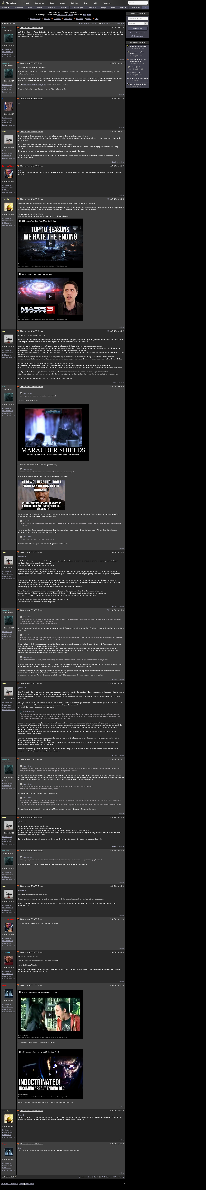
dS (3, 99)
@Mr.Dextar (22, 556)
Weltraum (64, 15)
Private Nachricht (7, 52)
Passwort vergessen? (137, 33)
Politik (30, 8)
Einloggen (138, 29)
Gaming (70, 15)
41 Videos (57, 19)
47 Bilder (47, 19)
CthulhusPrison (8, 166)
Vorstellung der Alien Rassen (138, 79)
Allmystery (11, 3)
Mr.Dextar (5, 28)
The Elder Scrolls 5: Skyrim (138, 47)
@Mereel (21, 1115)
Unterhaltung (135, 8)
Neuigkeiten (107, 3)
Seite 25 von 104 (8, 23)
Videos (62, 3)
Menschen (5, 8)
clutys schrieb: (27, 393)
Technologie (92, 8)
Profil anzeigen (7, 49)
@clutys (20, 170)
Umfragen (123, 8)
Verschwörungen (77, 8)
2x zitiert (114, 383)
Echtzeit (26, 3)
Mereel (4, 985)
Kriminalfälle (51, 8)
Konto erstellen (139, 36)
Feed (84, 15)
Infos (96, 19)
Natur (113, 8)
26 (102, 23)
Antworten (79, 19)
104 (114, 23)
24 (97, 23)
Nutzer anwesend (138, 13)
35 (107, 23)
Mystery (39, 8)
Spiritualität (63, 8)
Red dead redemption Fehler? (136, 54)
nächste (119, 23)
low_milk (5, 199)
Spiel (58, 15)
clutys (4, 132)
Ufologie (103, 8)
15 (93, 23)
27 (105, 23)
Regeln (21, 1184)
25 (100, 23)
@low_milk (21, 1148)
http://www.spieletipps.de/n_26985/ (34, 85)
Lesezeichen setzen (8, 56)
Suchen (88, 19)
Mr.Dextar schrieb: (28, 711)
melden (121, 59)
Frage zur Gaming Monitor (137, 85)
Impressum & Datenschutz (9, 1184)
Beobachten (68, 19)
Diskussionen (39, 3)
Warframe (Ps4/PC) (136, 68)
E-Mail (89, 15)
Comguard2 (6, 952)
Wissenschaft (18, 8)
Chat (85, 3)
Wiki (95, 3)
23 (95, 23)
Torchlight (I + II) (136, 74)
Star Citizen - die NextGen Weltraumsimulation (137, 61)
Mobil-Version (29, 1184)
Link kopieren (6, 54)
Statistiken (74, 3)
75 (109, 23)
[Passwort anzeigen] (146, 25)
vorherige (84, 23)
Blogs (52, 3)
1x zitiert (114, 162)
